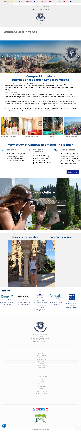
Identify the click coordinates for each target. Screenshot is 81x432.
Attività (42, 381)
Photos (61, 203)
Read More (72, 172)
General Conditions (42, 365)
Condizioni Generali (42, 391)
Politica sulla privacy (41, 393)
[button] (10, 264)
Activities (41, 357)
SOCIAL (36, 6)
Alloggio (42, 379)
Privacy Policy (41, 367)
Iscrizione (41, 388)
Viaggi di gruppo (41, 386)
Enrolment (42, 363)
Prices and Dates (41, 359)
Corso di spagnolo (42, 376)
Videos (61, 211)
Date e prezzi (41, 383)
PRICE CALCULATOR (6, 4)
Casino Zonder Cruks (11, 91)
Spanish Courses (41, 353)
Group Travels (42, 361)
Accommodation (41, 355)
